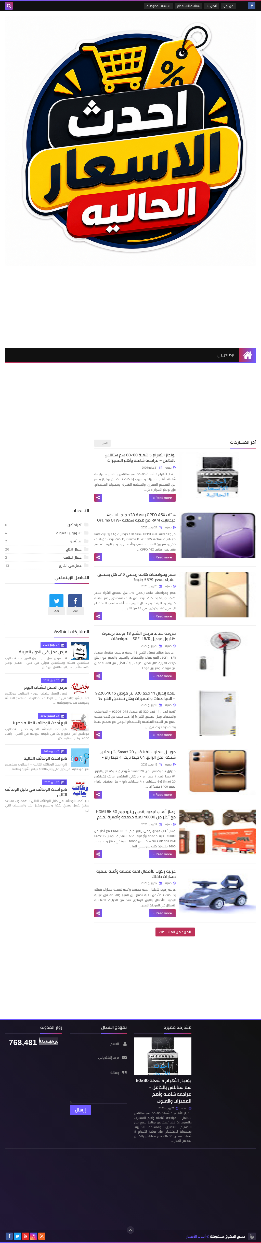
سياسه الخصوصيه (158, 6)
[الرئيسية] (247, 355)
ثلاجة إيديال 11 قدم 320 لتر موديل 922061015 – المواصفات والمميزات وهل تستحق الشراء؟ (135, 695)
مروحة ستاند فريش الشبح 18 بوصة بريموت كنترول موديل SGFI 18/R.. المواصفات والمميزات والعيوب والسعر (139, 638)
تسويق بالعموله (43, 533)
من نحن (228, 6)
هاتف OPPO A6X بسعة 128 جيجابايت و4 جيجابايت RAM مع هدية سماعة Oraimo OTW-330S (136, 520)
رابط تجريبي (226, 355)
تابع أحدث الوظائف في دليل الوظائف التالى (36, 791)
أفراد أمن (43, 525)
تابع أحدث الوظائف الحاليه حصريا (40, 723)
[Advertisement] (130, 307)
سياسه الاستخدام (188, 6)
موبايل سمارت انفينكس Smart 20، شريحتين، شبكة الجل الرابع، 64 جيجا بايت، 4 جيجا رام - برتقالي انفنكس (138, 757)
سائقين (43, 541)
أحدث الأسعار (196, 1236)
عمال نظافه (43, 557)
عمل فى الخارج (43, 565)
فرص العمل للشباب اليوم (45, 687)
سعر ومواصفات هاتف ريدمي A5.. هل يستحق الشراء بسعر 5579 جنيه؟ (136, 576)
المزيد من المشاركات (175, 932)
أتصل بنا (211, 6)
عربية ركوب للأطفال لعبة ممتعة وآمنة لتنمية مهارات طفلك (136, 873)
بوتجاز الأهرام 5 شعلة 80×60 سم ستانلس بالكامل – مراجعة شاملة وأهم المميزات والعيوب (140, 460)
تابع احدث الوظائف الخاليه (45, 758)
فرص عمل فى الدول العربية (43, 652)
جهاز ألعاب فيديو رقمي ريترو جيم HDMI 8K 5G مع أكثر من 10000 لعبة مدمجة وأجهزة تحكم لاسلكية (136, 817)
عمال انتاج (43, 549)
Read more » (162, 497)
